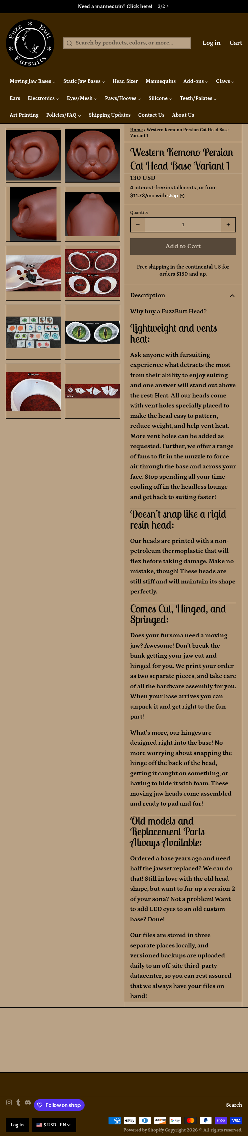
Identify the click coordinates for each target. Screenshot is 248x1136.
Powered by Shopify (143, 1130)
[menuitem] (32, 81)
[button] (183, 246)
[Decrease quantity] (138, 225)
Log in (211, 42)
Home (136, 129)
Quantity (139, 212)
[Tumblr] (18, 1105)
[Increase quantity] (228, 225)
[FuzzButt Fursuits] (30, 43)
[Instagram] (9, 1105)
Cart (236, 42)
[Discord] (28, 1105)
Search (234, 1105)
